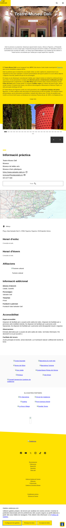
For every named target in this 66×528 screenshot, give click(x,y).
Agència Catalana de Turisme (33, 479)
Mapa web (33, 470)
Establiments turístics (33, 494)
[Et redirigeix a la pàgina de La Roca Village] (24, 406)
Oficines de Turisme (33, 496)
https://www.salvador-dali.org (14, 172)
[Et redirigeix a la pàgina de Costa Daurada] (19, 361)
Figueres (60, 67)
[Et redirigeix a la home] (5, 3)
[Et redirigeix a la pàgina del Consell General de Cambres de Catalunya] (19, 381)
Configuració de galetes (12, 523)
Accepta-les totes (44, 523)
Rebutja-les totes (29, 523)
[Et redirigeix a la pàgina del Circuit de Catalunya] (42, 397)
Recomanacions (33, 462)
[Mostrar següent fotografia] (60, 140)
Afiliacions (33, 481)
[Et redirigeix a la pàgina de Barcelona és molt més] (46, 361)
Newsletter (33, 468)
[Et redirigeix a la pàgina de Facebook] (21, 453)
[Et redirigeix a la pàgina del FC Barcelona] (23, 397)
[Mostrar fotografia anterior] (54, 140)
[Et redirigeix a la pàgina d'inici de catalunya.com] (33, 443)
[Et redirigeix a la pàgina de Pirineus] (19, 375)
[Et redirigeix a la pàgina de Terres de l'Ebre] (19, 366)
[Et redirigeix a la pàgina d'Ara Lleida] (19, 370)
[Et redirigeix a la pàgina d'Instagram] (35, 453)
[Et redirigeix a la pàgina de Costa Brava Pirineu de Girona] (47, 370)
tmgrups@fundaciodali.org (13, 175)
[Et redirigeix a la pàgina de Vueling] (23, 402)
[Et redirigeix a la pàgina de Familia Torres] (42, 406)
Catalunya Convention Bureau (33, 485)
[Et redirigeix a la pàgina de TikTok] (40, 453)
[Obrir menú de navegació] (63, 3)
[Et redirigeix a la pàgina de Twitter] (31, 453)
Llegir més (33, 99)
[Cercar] (57, 3)
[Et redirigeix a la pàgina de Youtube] (26, 453)
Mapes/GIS (33, 466)
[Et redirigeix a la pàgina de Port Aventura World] (42, 402)
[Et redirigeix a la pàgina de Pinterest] (45, 453)
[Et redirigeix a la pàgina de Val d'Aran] (47, 375)
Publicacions (33, 464)
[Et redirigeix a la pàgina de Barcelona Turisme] (47, 366)
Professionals (33, 483)
